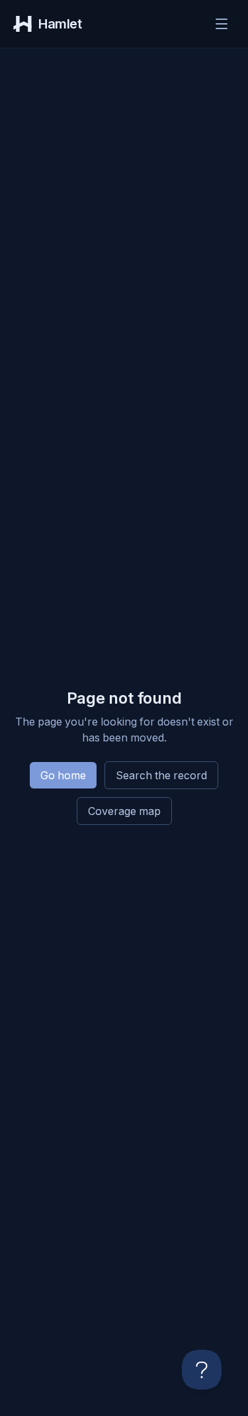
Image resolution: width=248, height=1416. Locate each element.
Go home (63, 775)
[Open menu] (221, 24)
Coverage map (124, 811)
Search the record (161, 775)
